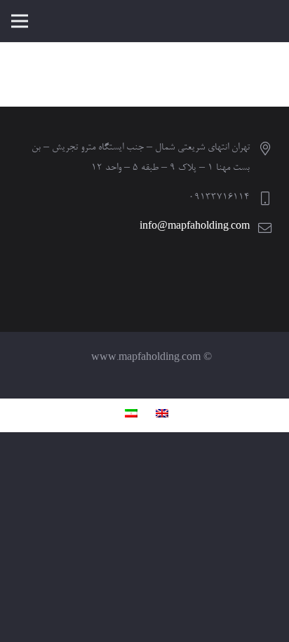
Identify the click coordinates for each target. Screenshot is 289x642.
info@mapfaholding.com (195, 227)
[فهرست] (19, 21)
